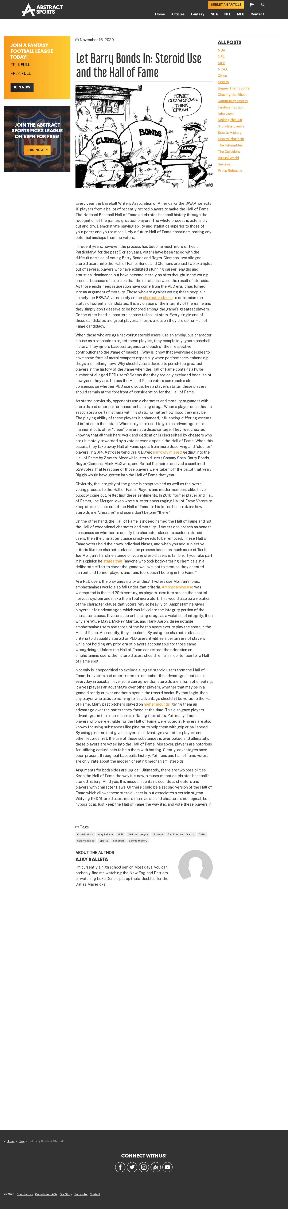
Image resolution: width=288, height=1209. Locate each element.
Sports (104, 840)
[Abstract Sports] (42, 9)
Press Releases (230, 171)
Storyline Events (231, 126)
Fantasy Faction (231, 107)
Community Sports (233, 101)
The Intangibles (230, 145)
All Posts (229, 42)
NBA (214, 14)
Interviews (226, 114)
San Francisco (86, 840)
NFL (227, 14)
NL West (158, 834)
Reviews (224, 164)
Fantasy (197, 14)
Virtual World (228, 158)
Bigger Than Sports (233, 88)
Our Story (66, 1194)
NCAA (222, 69)
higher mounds (157, 704)
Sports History (138, 840)
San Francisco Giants (181, 834)
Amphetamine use (177, 587)
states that (112, 561)
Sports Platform (231, 139)
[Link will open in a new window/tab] (120, 1167)
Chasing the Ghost (232, 95)
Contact (257, 14)
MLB (240, 14)
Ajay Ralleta (105, 834)
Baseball (118, 840)
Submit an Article (226, 4)
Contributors (85, 834)
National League (138, 834)
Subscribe (80, 1194)
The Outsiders (229, 152)
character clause (158, 297)
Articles (178, 14)
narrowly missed (167, 452)
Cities (202, 834)
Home (160, 14)
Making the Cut (230, 120)
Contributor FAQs (46, 1194)
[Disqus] (144, 952)
